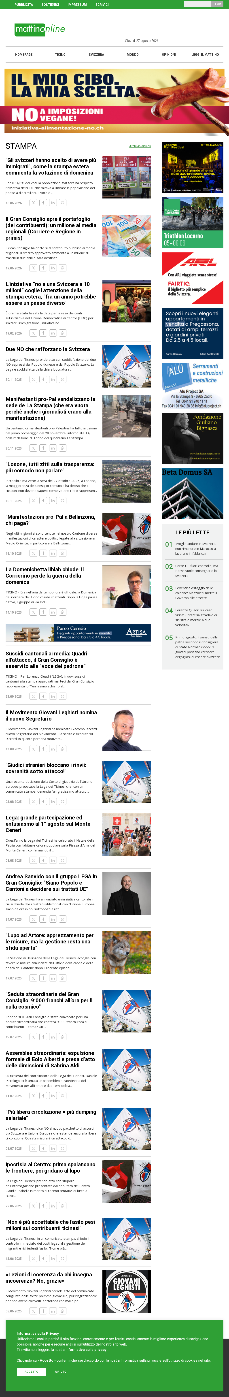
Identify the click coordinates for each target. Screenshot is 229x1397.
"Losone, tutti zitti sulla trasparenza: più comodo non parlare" (50, 467)
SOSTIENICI (50, 4)
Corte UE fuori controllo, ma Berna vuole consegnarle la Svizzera (196, 570)
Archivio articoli (140, 146)
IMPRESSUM (77, 4)
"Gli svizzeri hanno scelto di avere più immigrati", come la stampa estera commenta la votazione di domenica (51, 166)
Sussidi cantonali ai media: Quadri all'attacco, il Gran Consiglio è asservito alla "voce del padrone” (46, 660)
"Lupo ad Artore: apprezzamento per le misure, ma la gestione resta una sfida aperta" (50, 941)
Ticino (60, 54)
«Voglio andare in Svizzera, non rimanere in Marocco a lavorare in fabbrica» (195, 548)
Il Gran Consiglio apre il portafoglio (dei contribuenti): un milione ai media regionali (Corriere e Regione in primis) (51, 228)
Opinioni (169, 54)
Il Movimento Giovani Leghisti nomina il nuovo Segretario (51, 715)
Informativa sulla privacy (86, 1350)
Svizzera (96, 54)
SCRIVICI (102, 4)
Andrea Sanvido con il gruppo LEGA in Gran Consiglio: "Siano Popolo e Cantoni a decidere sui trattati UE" (51, 882)
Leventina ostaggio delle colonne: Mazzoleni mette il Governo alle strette (196, 593)
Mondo (133, 54)
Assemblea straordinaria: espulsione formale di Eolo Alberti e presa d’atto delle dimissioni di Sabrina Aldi (50, 1059)
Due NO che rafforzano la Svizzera (48, 349)
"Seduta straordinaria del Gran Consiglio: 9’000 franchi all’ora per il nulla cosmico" (49, 1000)
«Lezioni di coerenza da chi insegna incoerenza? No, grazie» (49, 1277)
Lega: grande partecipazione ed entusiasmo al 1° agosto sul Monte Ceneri (48, 824)
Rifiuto (61, 1371)
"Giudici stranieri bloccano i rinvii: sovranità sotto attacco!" (46, 768)
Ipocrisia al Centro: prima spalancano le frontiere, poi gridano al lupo (50, 1167)
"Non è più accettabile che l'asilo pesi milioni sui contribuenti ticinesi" (50, 1225)
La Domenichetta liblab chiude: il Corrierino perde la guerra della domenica (45, 575)
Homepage (23, 54)
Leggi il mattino (205, 54)
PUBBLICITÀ (24, 4)
